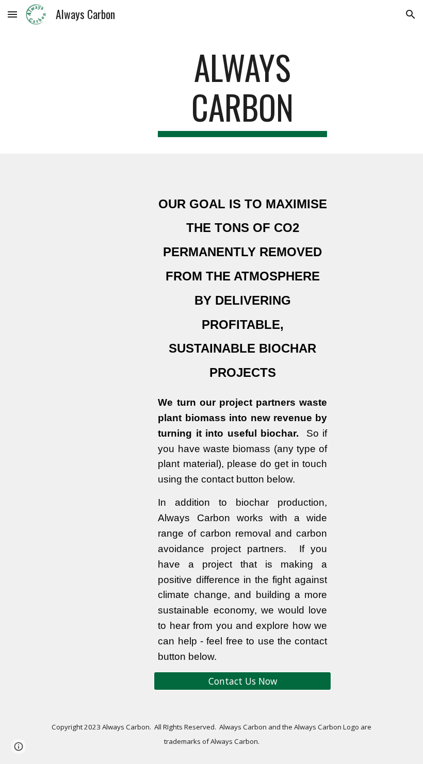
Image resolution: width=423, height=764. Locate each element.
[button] (12, 14)
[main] (242, 92)
